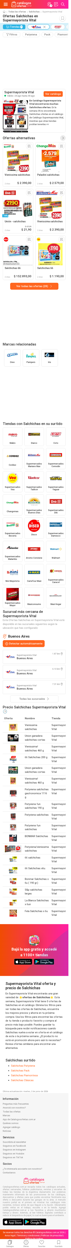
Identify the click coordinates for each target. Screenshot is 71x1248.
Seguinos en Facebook (14, 1146)
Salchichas (34, 12)
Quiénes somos (10, 1123)
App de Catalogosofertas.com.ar (19, 1119)
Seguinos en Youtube (13, 1153)
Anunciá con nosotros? (14, 1107)
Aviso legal (10, 1235)
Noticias (7, 1131)
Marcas (6, 1115)
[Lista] (56, 4)
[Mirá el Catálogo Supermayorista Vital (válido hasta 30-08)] (15, 115)
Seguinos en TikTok (13, 1157)
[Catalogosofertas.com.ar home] (21, 4)
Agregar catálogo (11, 1127)
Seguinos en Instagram (14, 1149)
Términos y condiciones (28, 1235)
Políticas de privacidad (52, 1235)
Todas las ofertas (17, 12)
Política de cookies (34, 1238)
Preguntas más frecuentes (16, 1104)
